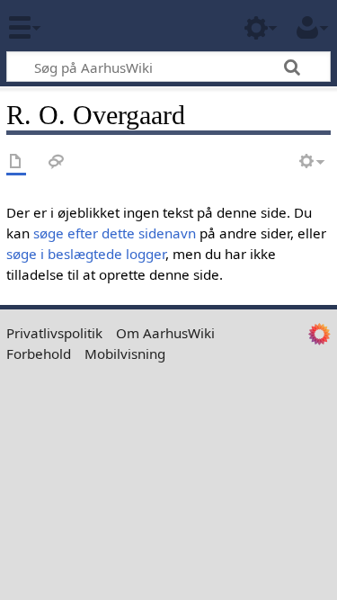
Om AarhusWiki (165, 333)
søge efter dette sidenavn (114, 233)
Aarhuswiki (121, 26)
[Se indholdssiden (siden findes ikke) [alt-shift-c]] (16, 162)
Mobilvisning (124, 354)
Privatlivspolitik (54, 333)
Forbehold (38, 354)
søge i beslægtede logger (85, 254)
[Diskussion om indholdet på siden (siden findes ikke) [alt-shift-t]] (57, 162)
